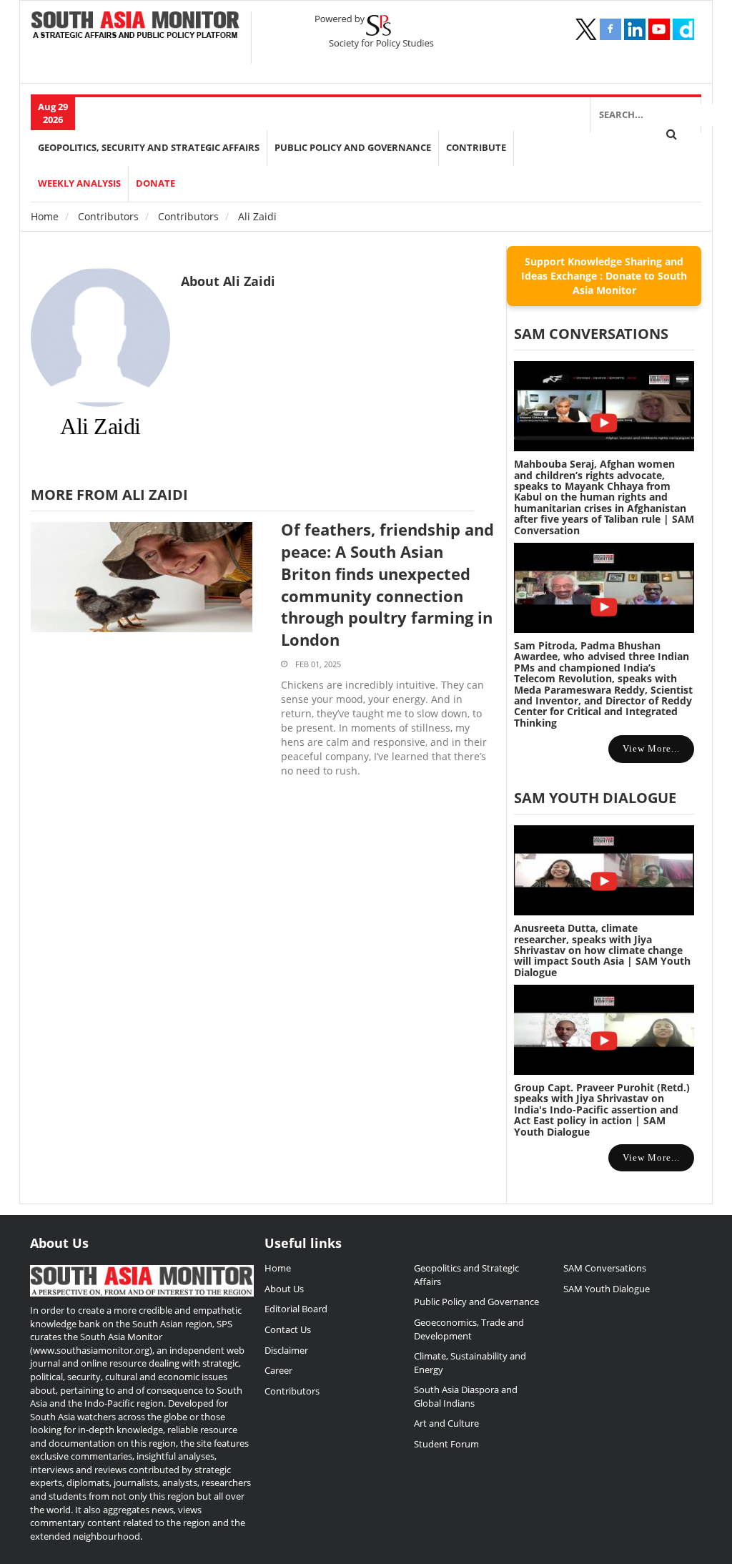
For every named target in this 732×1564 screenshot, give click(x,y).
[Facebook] (610, 29)
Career (278, 1370)
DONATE (155, 183)
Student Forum (446, 1443)
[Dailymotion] (683, 29)
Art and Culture (446, 1423)
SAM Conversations (604, 1267)
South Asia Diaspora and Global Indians (466, 1396)
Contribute (476, 148)
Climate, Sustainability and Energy (470, 1362)
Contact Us (287, 1329)
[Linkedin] (635, 29)
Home (45, 216)
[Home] (135, 26)
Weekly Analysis (79, 183)
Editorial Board (295, 1308)
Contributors (108, 216)
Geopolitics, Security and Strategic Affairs (148, 148)
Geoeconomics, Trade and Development (469, 1329)
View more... (651, 748)
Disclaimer (286, 1350)
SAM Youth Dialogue (595, 797)
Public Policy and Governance (352, 148)
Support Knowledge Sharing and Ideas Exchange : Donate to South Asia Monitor (604, 276)
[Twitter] (586, 29)
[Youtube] (659, 29)
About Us (284, 1288)
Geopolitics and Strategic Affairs (466, 1274)
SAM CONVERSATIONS (591, 333)
